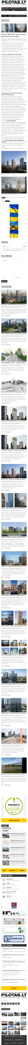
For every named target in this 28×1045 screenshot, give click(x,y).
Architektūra (5, 20)
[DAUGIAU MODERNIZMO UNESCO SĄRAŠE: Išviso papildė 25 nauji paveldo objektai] (11, 1028)
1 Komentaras (12, 39)
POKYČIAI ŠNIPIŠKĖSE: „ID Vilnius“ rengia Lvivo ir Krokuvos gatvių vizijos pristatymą (14, 363)
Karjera (7, 1043)
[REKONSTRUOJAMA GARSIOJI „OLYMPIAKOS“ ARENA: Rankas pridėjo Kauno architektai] (4, 1014)
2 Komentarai (12, 715)
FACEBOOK (8, 887)
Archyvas (13, 1043)
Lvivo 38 (13, 197)
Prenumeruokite (19, 1039)
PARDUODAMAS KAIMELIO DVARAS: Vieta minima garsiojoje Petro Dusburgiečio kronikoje (14, 954)
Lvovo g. (16, 197)
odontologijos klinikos (13, 982)
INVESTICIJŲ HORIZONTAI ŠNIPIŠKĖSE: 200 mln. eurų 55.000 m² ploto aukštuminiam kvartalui (14, 421)
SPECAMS (5, 831)
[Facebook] (5, 1004)
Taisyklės (20, 1043)
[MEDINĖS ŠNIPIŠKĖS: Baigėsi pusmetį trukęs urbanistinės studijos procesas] (4, 1033)
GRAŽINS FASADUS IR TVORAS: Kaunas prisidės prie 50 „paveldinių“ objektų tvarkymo (14, 979)
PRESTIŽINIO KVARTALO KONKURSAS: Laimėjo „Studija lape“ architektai (14, 961)
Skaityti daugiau (7, 315)
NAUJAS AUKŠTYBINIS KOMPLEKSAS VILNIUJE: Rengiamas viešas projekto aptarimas (14, 304)
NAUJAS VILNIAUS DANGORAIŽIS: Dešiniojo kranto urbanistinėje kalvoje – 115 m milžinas (14, 392)
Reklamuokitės (8, 1039)
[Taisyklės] (19, 1004)
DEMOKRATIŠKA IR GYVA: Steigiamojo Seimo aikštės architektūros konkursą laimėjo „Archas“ (14, 948)
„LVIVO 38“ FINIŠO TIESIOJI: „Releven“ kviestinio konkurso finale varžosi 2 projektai (14, 508)
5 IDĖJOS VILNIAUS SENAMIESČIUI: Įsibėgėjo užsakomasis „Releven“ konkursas (14, 595)
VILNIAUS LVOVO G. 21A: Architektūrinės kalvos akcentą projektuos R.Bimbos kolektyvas (14, 713)
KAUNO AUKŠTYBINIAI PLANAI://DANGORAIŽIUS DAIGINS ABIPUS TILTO (14, 774)
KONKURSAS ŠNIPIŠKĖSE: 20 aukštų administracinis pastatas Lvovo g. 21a (14, 743)
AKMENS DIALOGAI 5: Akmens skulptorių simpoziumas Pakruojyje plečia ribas (18, 854)
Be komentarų (12, 307)
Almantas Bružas (20, 776)
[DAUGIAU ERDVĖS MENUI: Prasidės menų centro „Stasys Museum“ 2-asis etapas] (17, 1014)
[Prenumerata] (2, 1004)
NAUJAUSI (5, 826)
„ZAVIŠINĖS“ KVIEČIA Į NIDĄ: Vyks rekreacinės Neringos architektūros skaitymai (18, 840)
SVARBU (8, 883)
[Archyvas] (16, 1004)
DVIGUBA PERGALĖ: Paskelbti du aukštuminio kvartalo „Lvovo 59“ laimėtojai (14, 626)
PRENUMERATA (9, 879)
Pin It (3, 201)
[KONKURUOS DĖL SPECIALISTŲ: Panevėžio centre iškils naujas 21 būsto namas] (4, 1028)
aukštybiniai (8, 197)
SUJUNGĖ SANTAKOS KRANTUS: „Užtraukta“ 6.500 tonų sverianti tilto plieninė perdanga (18, 847)
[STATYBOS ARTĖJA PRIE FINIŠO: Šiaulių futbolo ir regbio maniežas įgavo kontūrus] (23, 1023)
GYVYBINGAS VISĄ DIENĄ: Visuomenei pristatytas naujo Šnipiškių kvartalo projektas (14, 450)
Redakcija (14, 1036)
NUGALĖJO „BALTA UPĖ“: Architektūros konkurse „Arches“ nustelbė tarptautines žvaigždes (14, 537)
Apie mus (21, 1036)
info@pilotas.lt (8, 893)
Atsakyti (24, 246)
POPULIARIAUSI (7, 828)
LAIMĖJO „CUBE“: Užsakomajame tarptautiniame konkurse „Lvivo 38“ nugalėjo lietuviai (14, 479)
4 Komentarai (13, 628)
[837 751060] (13, 1004)
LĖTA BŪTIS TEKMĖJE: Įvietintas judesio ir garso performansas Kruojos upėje (18, 861)
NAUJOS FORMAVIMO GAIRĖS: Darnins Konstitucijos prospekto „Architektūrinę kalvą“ (14, 333)
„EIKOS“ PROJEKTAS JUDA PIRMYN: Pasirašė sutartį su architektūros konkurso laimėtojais (14, 684)
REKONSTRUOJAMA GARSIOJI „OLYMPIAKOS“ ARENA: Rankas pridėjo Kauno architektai (18, 834)
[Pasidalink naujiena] (8, 1004)
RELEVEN (20, 197)
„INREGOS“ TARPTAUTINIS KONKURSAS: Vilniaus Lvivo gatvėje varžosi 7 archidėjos (14, 566)
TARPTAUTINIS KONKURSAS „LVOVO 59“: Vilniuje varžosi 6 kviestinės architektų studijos (14, 655)
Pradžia (7, 1036)
